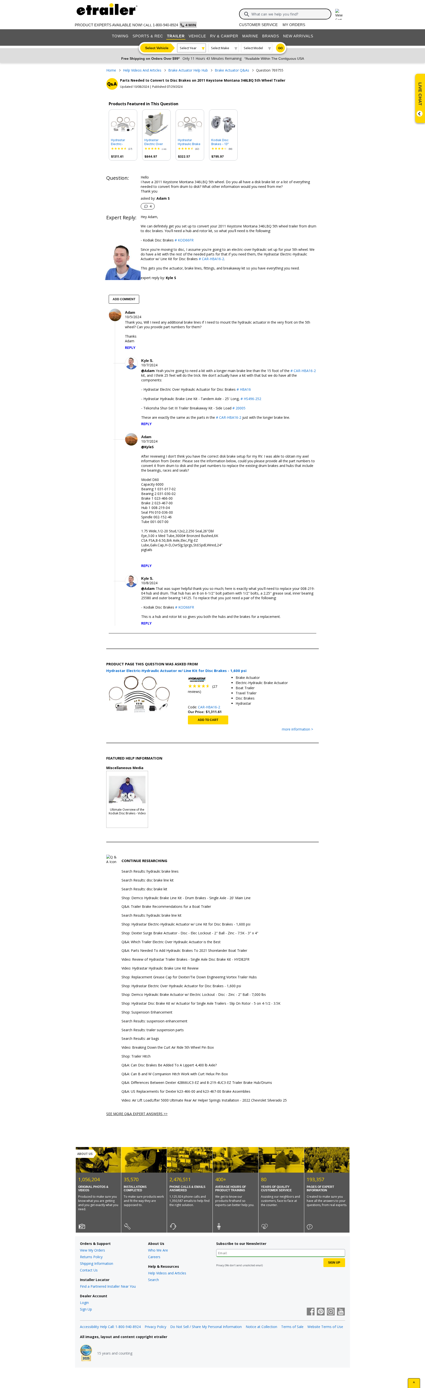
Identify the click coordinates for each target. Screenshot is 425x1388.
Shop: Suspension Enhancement (146, 1012)
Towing (120, 36)
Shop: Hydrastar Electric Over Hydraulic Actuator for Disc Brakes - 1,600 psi (181, 986)
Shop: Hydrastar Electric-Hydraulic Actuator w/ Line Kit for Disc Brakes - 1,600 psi (185, 924)
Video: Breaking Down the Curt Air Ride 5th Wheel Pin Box (167, 1047)
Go (280, 48)
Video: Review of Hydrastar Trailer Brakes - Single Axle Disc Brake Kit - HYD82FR (185, 959)
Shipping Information (96, 1263)
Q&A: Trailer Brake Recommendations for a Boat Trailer (166, 907)
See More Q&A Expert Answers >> (136, 1113)
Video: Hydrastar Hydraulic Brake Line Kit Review (159, 968)
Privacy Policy (155, 1326)
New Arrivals (298, 36)
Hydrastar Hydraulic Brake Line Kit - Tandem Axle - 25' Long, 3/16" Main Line (189, 142)
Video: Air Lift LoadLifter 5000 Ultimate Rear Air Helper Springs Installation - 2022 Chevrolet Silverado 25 (204, 1100)
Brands (270, 36)
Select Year (188, 48)
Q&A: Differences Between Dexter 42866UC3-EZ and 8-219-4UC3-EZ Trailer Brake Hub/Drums (196, 1083)
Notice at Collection (261, 1326)
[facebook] (310, 1312)
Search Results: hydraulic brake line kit (151, 915)
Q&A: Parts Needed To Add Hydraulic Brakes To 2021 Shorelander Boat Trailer (184, 951)
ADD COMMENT (124, 299)
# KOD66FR (184, 240)
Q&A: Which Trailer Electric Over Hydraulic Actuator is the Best (171, 942)
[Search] (246, 14)
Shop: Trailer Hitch (136, 1056)
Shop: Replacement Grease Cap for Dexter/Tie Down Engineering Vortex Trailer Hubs (189, 977)
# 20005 (238, 408)
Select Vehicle (156, 48)
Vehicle (197, 36)
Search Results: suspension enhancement (154, 1021)
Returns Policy (91, 1256)
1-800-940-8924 (165, 25)
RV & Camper (224, 36)
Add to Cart (208, 720)
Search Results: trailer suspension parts (152, 1030)
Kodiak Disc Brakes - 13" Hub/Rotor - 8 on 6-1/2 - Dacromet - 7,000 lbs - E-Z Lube (223, 142)
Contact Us (89, 1270)
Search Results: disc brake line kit (147, 880)
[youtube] (341, 1312)
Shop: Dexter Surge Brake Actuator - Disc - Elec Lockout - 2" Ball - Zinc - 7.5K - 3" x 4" (189, 933)
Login (84, 1302)
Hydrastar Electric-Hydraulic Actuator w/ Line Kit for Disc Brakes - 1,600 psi (122, 142)
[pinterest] (321, 1312)
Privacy (220, 1265)
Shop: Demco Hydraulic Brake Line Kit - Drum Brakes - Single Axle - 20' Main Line (186, 898)
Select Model (253, 48)
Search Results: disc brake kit (144, 889)
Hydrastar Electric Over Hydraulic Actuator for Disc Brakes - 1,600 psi (156, 142)
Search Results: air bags (140, 1039)
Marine (250, 36)
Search (153, 1279)
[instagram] (331, 1312)
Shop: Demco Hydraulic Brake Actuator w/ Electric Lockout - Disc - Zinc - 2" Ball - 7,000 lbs (193, 995)
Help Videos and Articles (167, 1273)
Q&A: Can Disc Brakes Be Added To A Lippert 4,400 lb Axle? (169, 1065)
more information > (297, 729)
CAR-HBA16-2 (209, 707)
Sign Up (86, 1309)
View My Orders (92, 1250)
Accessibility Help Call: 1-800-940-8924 (110, 1326)
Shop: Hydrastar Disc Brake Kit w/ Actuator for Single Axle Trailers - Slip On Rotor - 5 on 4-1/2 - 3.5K (200, 1003)
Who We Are (158, 1250)
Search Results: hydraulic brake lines (150, 871)
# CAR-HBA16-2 (211, 258)
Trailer (176, 36)
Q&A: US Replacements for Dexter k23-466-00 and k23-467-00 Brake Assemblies (185, 1092)
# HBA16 (244, 389)
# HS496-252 (251, 398)
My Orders (294, 25)
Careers (154, 1256)
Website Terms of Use (325, 1326)
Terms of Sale (292, 1326)
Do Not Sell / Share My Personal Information (206, 1326)
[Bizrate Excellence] (86, 1353)
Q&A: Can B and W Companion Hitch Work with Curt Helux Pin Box (174, 1074)
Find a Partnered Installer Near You (108, 1286)
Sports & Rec (148, 36)
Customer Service (258, 25)
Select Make (220, 48)
